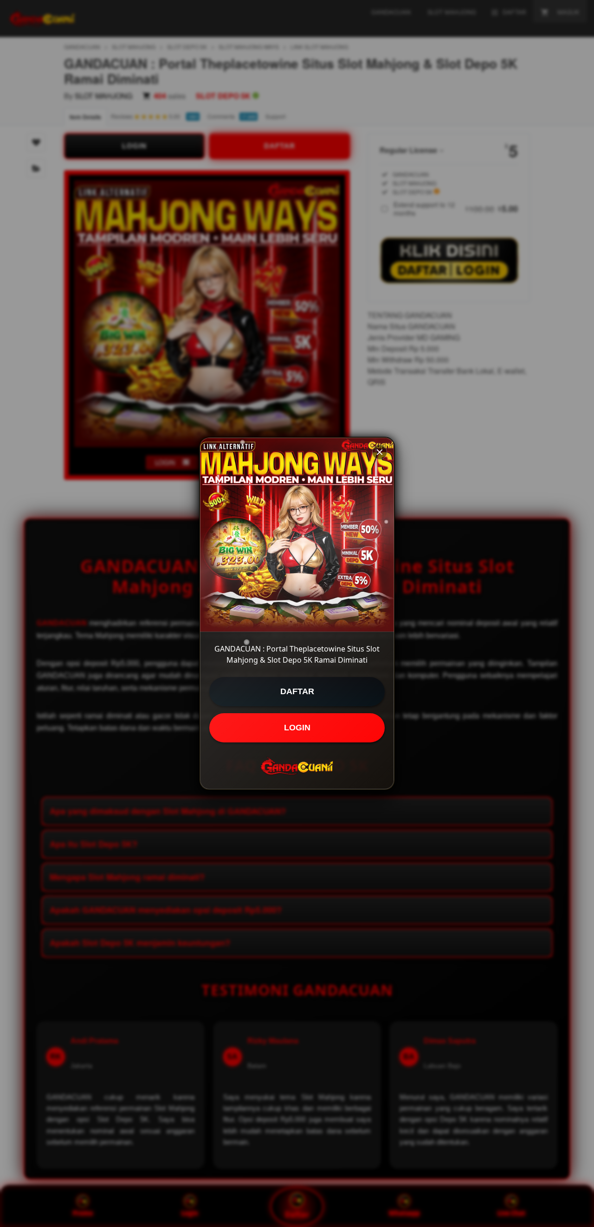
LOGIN (297, 727)
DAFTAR (297, 691)
